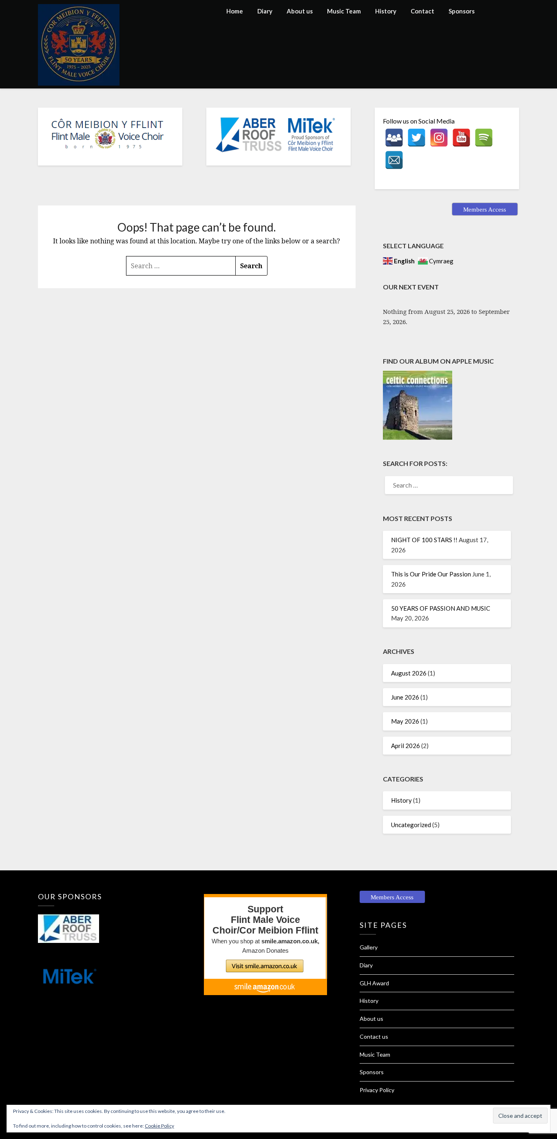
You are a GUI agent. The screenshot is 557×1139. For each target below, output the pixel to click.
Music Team (344, 11)
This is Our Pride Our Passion (431, 574)
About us (300, 11)
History (385, 11)
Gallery (369, 947)
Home (234, 11)
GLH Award (374, 983)
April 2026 (405, 745)
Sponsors (462, 11)
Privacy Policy (377, 1089)
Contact (422, 11)
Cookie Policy (159, 1126)
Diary (264, 11)
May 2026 (405, 721)
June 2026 (405, 697)
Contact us (374, 1036)
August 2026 (409, 673)
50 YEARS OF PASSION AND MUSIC (440, 608)
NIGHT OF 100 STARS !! (424, 539)
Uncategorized (411, 824)
